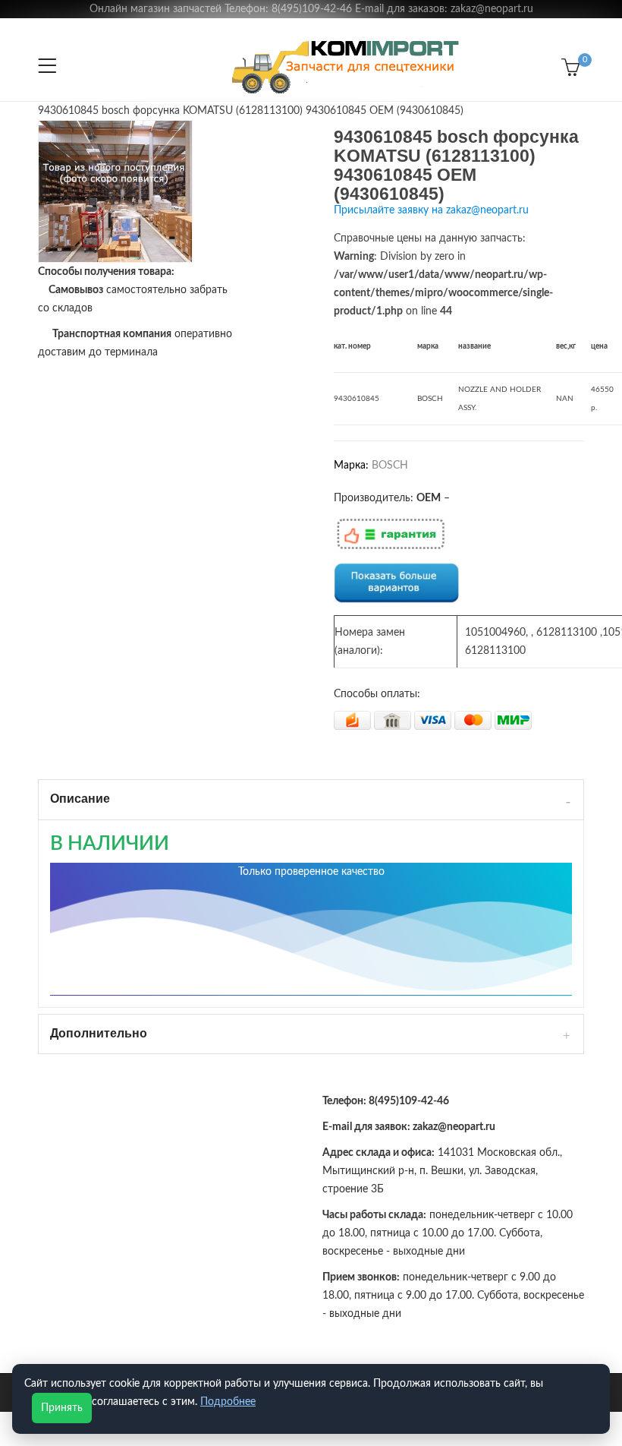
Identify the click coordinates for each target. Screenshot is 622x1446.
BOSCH (390, 465)
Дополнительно (98, 1033)
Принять (62, 1408)
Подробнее (228, 1402)
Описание (80, 798)
